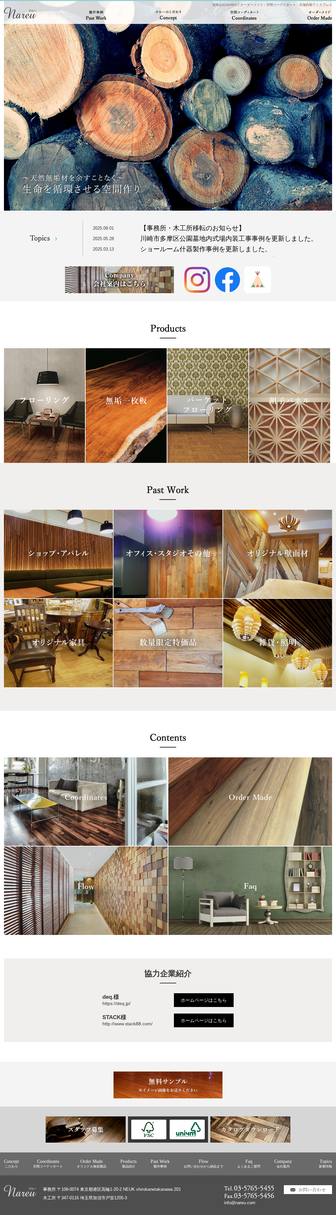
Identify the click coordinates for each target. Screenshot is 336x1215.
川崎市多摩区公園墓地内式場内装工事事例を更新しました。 (228, 238)
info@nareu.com (239, 1202)
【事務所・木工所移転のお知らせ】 (192, 228)
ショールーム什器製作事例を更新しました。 (205, 249)
